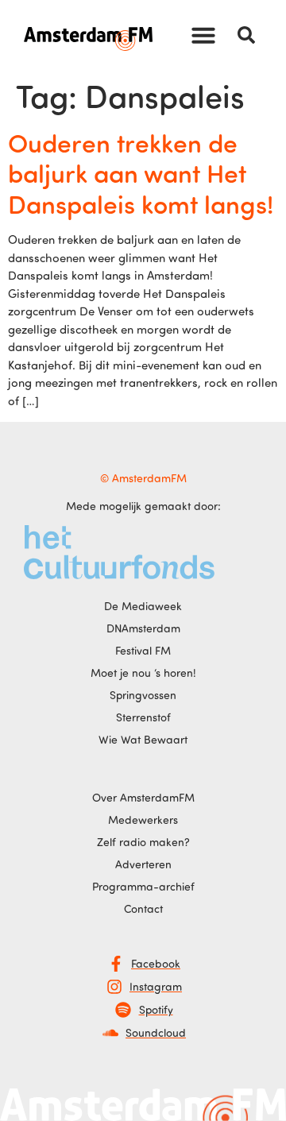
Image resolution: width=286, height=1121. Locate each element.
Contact (143, 908)
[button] (203, 35)
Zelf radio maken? (143, 841)
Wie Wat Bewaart (143, 739)
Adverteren (143, 864)
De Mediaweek (143, 606)
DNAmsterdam (143, 628)
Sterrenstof (143, 717)
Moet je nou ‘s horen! (143, 672)
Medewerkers (143, 819)
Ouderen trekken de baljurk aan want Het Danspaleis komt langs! (140, 173)
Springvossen (143, 695)
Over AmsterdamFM (143, 797)
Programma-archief (143, 886)
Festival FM (143, 650)
